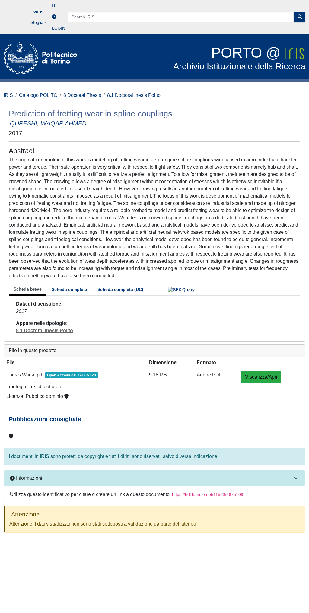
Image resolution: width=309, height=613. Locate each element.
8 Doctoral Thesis (82, 95)
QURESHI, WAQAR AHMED (48, 123)
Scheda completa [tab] (69, 289)
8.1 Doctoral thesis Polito (134, 95)
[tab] (155, 289)
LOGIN (58, 28)
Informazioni (28, 478)
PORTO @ (239, 58)
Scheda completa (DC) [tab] (120, 289)
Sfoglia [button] (36, 22)
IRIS (8, 95)
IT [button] (54, 5)
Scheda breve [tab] (28, 289)
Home (36, 11)
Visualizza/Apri (261, 377)
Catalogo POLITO (38, 95)
